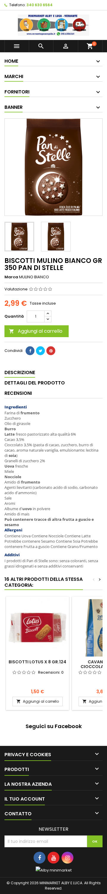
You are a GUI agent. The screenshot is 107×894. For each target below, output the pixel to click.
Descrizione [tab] (19, 372)
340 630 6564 (39, 4)
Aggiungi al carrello (35, 331)
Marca (11, 277)
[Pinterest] (50, 350)
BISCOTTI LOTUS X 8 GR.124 (37, 662)
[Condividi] (30, 350)
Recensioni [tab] (18, 393)
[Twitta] (40, 350)
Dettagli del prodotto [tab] (34, 382)
